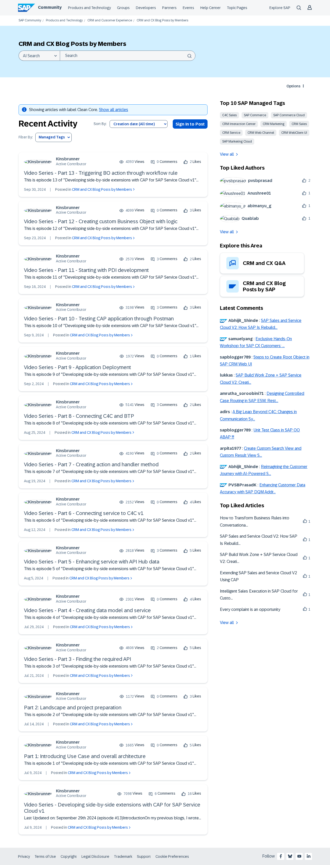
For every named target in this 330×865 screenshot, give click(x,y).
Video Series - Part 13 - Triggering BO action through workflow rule (101, 173)
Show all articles (113, 109)
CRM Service (231, 133)
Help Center (210, 8)
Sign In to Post (190, 124)
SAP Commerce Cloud (289, 115)
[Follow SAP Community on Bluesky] (290, 856)
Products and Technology (89, 8)
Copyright (69, 856)
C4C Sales (229, 115)
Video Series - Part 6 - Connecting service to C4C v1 (83, 513)
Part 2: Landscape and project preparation (72, 707)
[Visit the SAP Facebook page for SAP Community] (281, 856)
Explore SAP (279, 8)
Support (144, 856)
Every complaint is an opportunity (250, 609)
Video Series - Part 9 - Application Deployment (77, 367)
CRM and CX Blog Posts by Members (102, 189)
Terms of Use (45, 856)
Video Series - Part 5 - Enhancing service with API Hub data (91, 561)
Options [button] (293, 86)
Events (188, 8)
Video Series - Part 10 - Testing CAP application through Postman (99, 318)
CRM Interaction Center (238, 124)
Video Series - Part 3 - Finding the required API (77, 659)
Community (50, 7)
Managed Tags (52, 137)
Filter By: (26, 137)
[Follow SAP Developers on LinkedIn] (309, 856)
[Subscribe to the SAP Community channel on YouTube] (299, 856)
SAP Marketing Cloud (237, 141)
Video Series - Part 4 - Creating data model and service (87, 610)
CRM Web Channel (261, 133)
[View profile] (38, 161)
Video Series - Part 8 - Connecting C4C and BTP (79, 416)
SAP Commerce (255, 115)
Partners (169, 8)
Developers (146, 8)
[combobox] (127, 56)
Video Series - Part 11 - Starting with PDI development (86, 270)
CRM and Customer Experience (109, 20)
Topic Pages (237, 8)
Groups (123, 8)
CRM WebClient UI (294, 133)
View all (227, 154)
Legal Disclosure (95, 856)
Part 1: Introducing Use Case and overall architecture (85, 756)
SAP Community (30, 20)
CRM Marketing (273, 124)
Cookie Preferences (172, 856)
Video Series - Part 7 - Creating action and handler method (91, 464)
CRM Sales (299, 124)
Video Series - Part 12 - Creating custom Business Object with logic (100, 221)
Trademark (123, 856)
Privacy (24, 856)
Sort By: (100, 124)
